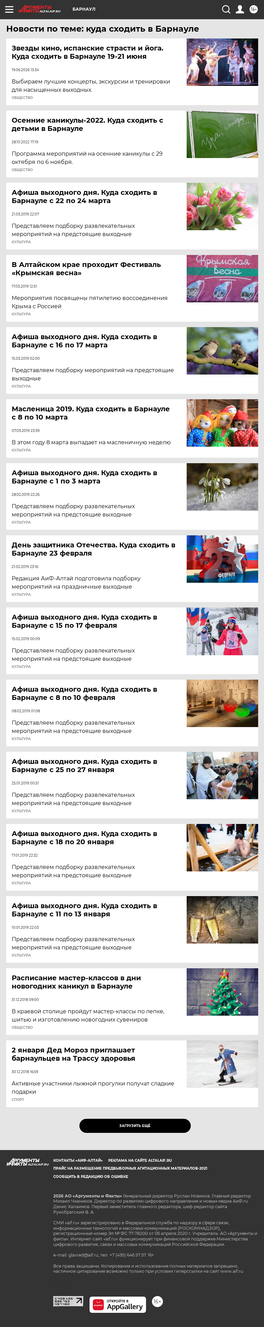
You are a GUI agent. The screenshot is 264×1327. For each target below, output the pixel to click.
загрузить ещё (135, 1126)
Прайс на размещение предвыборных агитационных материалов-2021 (130, 1168)
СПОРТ (18, 1100)
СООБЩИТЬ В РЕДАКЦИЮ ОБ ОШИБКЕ (90, 1176)
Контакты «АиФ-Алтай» (78, 1160)
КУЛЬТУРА (21, 242)
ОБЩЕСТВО (22, 98)
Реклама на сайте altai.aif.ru (140, 1160)
